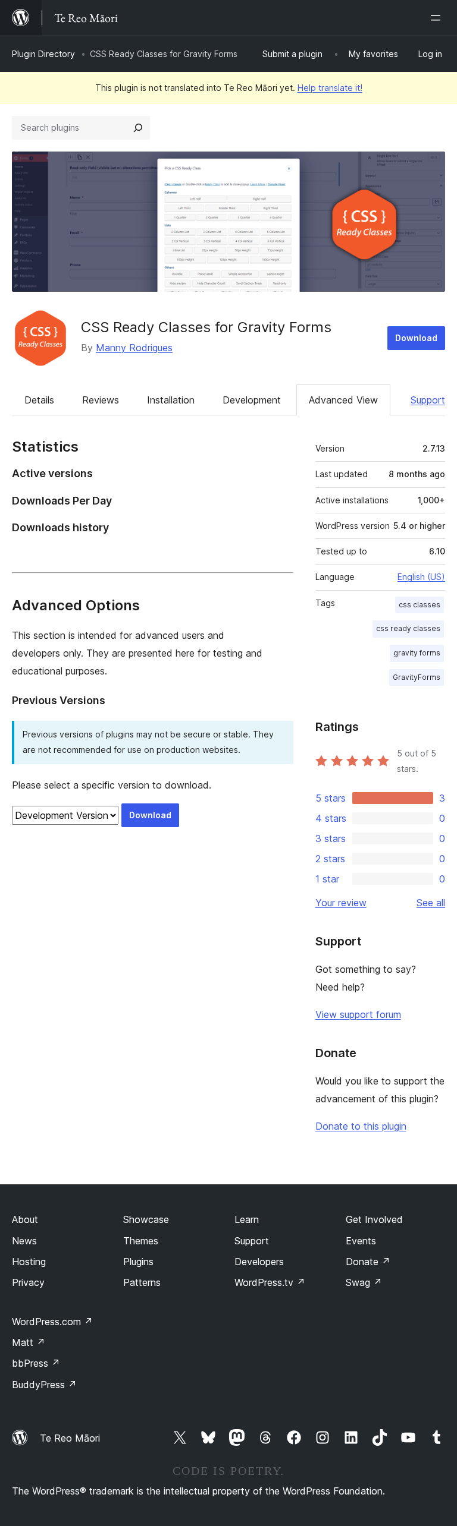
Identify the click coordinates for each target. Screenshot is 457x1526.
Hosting (29, 1262)
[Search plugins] (138, 128)
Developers (259, 1262)
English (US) (421, 577)
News (24, 1241)
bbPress (36, 1363)
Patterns (142, 1282)
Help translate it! (330, 88)
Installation (171, 400)
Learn (246, 1219)
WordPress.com (52, 1322)
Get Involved (374, 1219)
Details (39, 400)
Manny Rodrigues (134, 348)
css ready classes (408, 628)
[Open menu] (438, 18)
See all (431, 903)
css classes (419, 604)
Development (252, 400)
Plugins (138, 1262)
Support (428, 400)
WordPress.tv (269, 1282)
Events (361, 1241)
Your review (341, 903)
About (25, 1219)
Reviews (100, 400)
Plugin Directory (43, 54)
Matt (28, 1342)
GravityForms (416, 677)
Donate (368, 1262)
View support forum (358, 1014)
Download (416, 338)
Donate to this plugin (360, 1126)
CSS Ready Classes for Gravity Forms (206, 327)
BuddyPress (44, 1385)
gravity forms (416, 652)
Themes (140, 1241)
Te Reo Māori (70, 1438)
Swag (364, 1282)
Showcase (146, 1219)
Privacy (28, 1282)
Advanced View (343, 400)
